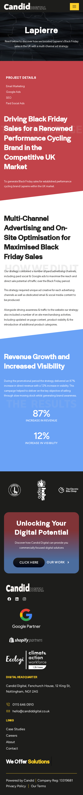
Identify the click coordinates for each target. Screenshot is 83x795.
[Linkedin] (16, 599)
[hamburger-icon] (74, 6)
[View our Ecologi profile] (26, 661)
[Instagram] (24, 599)
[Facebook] (9, 599)
